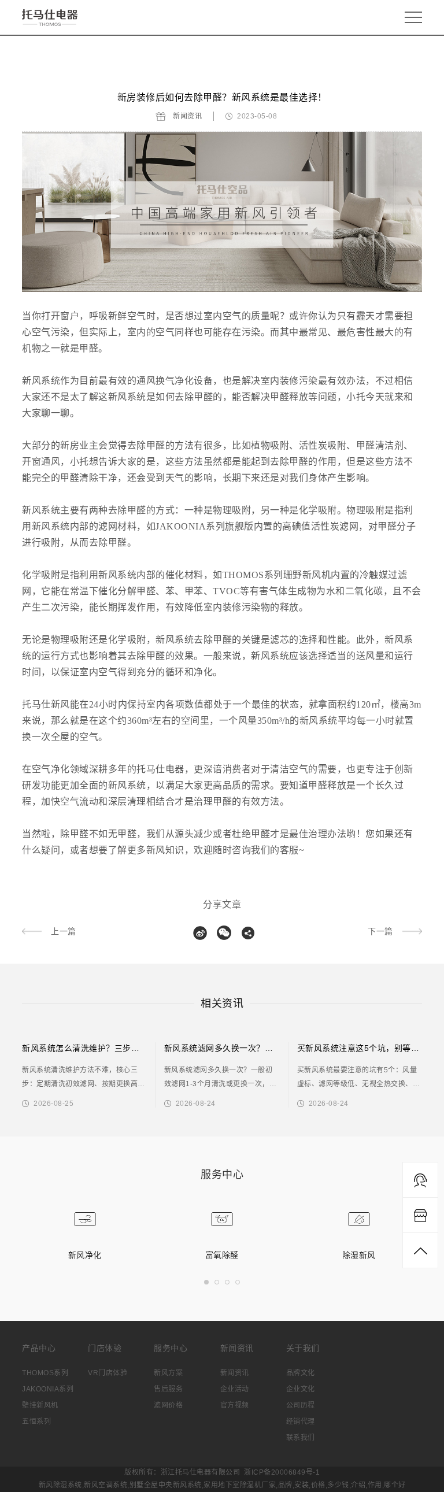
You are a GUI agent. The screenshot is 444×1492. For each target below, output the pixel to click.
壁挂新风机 (40, 1405)
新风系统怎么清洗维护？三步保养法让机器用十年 (114, 1048)
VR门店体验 (107, 1373)
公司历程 (300, 1405)
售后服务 (168, 1389)
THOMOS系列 (45, 1373)
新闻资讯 (187, 116)
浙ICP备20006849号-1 (282, 1472)
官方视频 (234, 1405)
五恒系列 (36, 1421)
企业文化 (300, 1389)
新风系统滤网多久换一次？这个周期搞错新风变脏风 (260, 1048)
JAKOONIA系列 (47, 1389)
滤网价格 (168, 1405)
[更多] (248, 933)
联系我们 (300, 1438)
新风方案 (168, 1373)
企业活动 (234, 1389)
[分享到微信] (224, 933)
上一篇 (63, 931)
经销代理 (300, 1421)
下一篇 (380, 931)
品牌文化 (300, 1373)
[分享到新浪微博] (200, 933)
